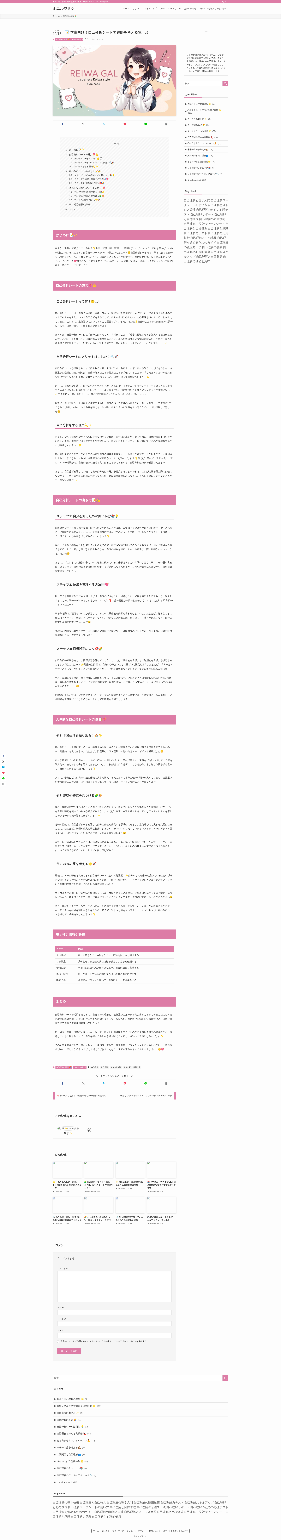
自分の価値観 (115, 1067)
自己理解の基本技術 (212, 219)
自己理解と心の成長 (203, 237)
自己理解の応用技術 (146, 1502)
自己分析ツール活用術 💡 (201, 131)
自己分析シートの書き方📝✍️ (85, 171)
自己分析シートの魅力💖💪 (83, 154)
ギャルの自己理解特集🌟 (201, 161)
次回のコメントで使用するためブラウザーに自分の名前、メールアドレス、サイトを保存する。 (104, 1341)
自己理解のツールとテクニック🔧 (204, 174)
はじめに (105, 1531)
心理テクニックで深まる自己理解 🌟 (204, 111)
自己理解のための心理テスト (209, 1507)
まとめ (72, 209)
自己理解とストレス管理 (140, 1511)
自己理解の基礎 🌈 (63, 39)
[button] (62, 124)
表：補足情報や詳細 (79, 204)
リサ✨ (68, 1133)
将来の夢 (127, 1067)
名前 (60, 1307)
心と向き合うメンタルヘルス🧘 (204, 143)
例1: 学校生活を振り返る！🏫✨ (89, 192)
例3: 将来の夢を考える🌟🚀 (87, 200)
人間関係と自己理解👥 (200, 155)
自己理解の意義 (212, 247)
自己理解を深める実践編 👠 (202, 137)
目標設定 (136, 1067)
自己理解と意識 (218, 228)
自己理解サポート (202, 214)
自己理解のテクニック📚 (200, 168)
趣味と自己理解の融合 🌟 (201, 104)
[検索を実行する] (225, 83)
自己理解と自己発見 (209, 256)
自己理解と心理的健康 (106, 1516)
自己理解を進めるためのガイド (73, 1511)
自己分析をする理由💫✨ (86, 166)
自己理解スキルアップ (199, 1502)
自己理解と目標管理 (122, 1507)
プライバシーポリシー (136, 1531)
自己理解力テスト (195, 233)
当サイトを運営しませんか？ (175, 1531)
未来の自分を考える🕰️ (200, 149)
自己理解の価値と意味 (109, 1511)
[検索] (226, 1)
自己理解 (94, 1067)
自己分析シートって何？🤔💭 (88, 158)
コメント (62, 1268)
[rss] (223, 1)
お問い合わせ (154, 1531)
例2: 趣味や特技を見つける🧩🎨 (89, 196)
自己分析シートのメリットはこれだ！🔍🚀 (94, 162)
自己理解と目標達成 (170, 1511)
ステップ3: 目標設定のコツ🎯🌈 (89, 183)
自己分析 (104, 1067)
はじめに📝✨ (76, 149)
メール (61, 1319)
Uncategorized (77, 39)
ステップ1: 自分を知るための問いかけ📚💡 (94, 175)
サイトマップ (118, 1531)
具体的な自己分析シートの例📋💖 (87, 188)
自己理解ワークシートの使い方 (88, 1507)
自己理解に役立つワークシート (204, 223)
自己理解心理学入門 (197, 200)
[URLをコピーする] (166, 124)
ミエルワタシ (64, 8)
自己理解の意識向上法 (151, 1507)
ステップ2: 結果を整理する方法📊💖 (91, 179)
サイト (60, 1330)
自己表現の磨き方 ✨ (198, 119)
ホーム (96, 1531)
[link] (89, 1130)
